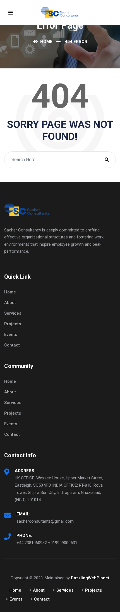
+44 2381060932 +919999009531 (46, 542)
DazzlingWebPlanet (90, 577)
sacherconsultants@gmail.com (45, 521)
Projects (12, 323)
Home (45, 41)
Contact (12, 345)
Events (10, 334)
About (10, 302)
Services (12, 313)
